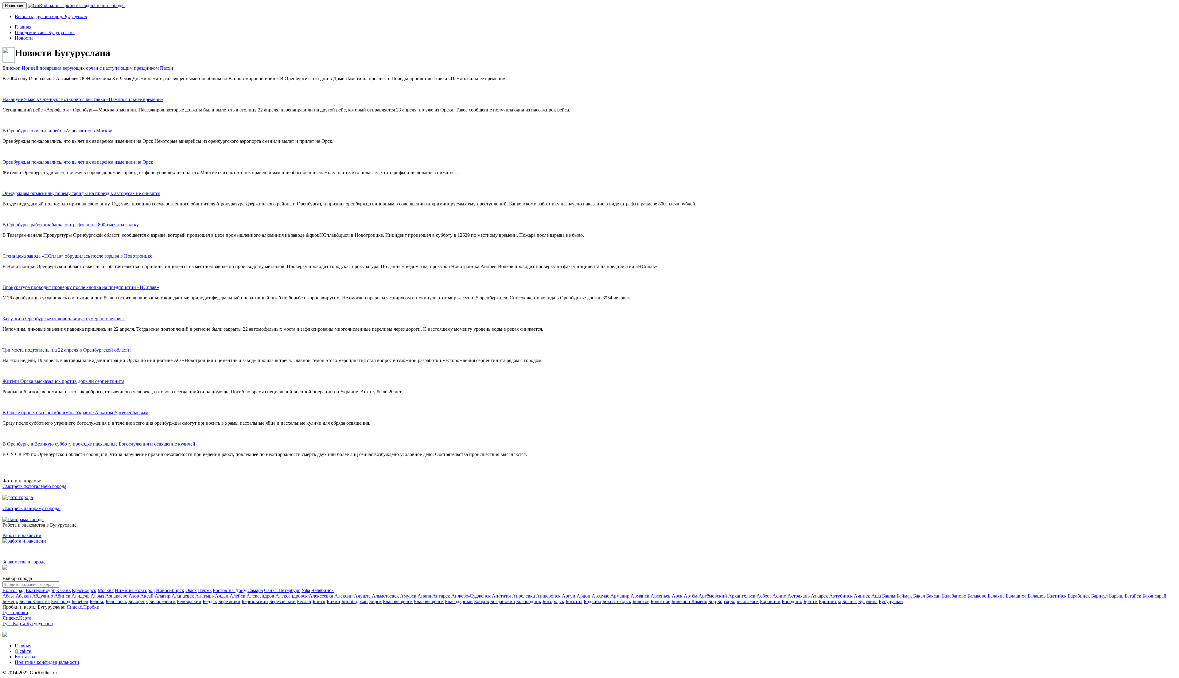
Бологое (640, 601)
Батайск (1133, 595)
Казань (63, 590)
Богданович (502, 601)
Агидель (80, 595)
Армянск (640, 595)
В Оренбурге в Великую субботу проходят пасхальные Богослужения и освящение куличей (98, 443)
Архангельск (741, 595)
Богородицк (528, 601)
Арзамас (600, 595)
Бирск (375, 601)
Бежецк (10, 601)
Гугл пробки (15, 612)
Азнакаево (116, 595)
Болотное (660, 601)
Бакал (919, 595)
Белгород (60, 601)
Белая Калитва (34, 601)
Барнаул (1099, 595)
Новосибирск (170, 590)
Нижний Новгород (135, 590)
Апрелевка (523, 595)
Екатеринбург (40, 590)
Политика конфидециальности (47, 662)
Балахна (996, 595)
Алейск (237, 595)
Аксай (147, 595)
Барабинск (1079, 595)
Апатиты (501, 595)
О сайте (23, 651)
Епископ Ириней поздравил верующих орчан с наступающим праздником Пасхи (87, 68)
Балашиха (1016, 595)
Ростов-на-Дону (229, 590)
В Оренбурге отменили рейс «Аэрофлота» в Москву (57, 130)
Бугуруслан (891, 601)
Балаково (976, 595)
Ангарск (441, 595)
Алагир (162, 595)
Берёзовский (255, 601)
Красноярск (84, 590)
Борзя (723, 601)
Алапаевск (183, 595)
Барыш (1116, 595)
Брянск (849, 601)
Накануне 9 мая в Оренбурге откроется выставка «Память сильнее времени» (82, 99)
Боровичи (770, 601)
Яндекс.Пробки (83, 607)
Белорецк (138, 601)
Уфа (306, 590)
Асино (779, 595)
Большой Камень (689, 601)
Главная (23, 645)
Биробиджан (354, 601)
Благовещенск (398, 601)
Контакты (25, 656)
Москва (106, 590)
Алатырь (204, 595)
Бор (712, 601)
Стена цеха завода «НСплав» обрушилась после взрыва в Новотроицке (77, 256)
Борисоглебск (744, 601)
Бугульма (867, 601)
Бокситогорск (616, 601)
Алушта (362, 595)
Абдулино (42, 595)
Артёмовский (712, 595)
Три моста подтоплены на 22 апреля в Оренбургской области (66, 350)
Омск (191, 590)
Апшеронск (548, 595)
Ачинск (862, 595)
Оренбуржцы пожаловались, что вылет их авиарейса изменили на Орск (77, 162)
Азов (134, 595)
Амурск (408, 595)
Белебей (80, 601)
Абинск (62, 595)
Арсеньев (661, 595)
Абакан (23, 595)
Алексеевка (321, 595)
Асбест (764, 595)
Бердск (210, 601)
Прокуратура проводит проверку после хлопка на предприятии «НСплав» (80, 287)
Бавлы (888, 595)
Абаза (8, 595)
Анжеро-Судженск (471, 595)
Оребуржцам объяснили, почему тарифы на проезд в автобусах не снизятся (81, 193)
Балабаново (954, 595)
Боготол (574, 601)
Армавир (619, 595)
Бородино (792, 601)
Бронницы (830, 601)
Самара (255, 590)
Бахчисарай (1154, 595)
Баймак (904, 595)
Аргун (568, 595)
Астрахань (799, 595)
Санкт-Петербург (282, 590)
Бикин (333, 601)
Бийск (319, 601)
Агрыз (97, 595)
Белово (97, 601)
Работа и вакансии (21, 535)
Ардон (583, 595)
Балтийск (1057, 595)
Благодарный (459, 601)
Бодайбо (592, 601)
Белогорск (116, 601)
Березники (229, 601)
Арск (677, 595)
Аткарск (819, 595)
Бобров (481, 601)
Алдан (221, 595)
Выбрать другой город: (51, 16)
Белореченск (162, 601)
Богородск (553, 601)
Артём (690, 595)
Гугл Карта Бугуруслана (27, 623)
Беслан (304, 601)
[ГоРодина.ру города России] (4, 635)
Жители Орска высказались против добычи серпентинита (63, 381)
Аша (876, 595)
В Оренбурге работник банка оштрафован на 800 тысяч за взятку (70, 224)
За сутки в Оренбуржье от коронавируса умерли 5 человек (63, 318)
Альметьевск (385, 595)
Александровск (291, 595)
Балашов (1037, 595)
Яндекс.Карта (16, 618)
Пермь (205, 590)
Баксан (933, 595)
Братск (811, 601)
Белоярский (189, 601)
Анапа (424, 595)
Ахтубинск (841, 595)
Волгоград (13, 590)
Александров (260, 595)
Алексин (343, 595)
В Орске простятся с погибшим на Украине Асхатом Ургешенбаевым (75, 412)
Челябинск (322, 590)
